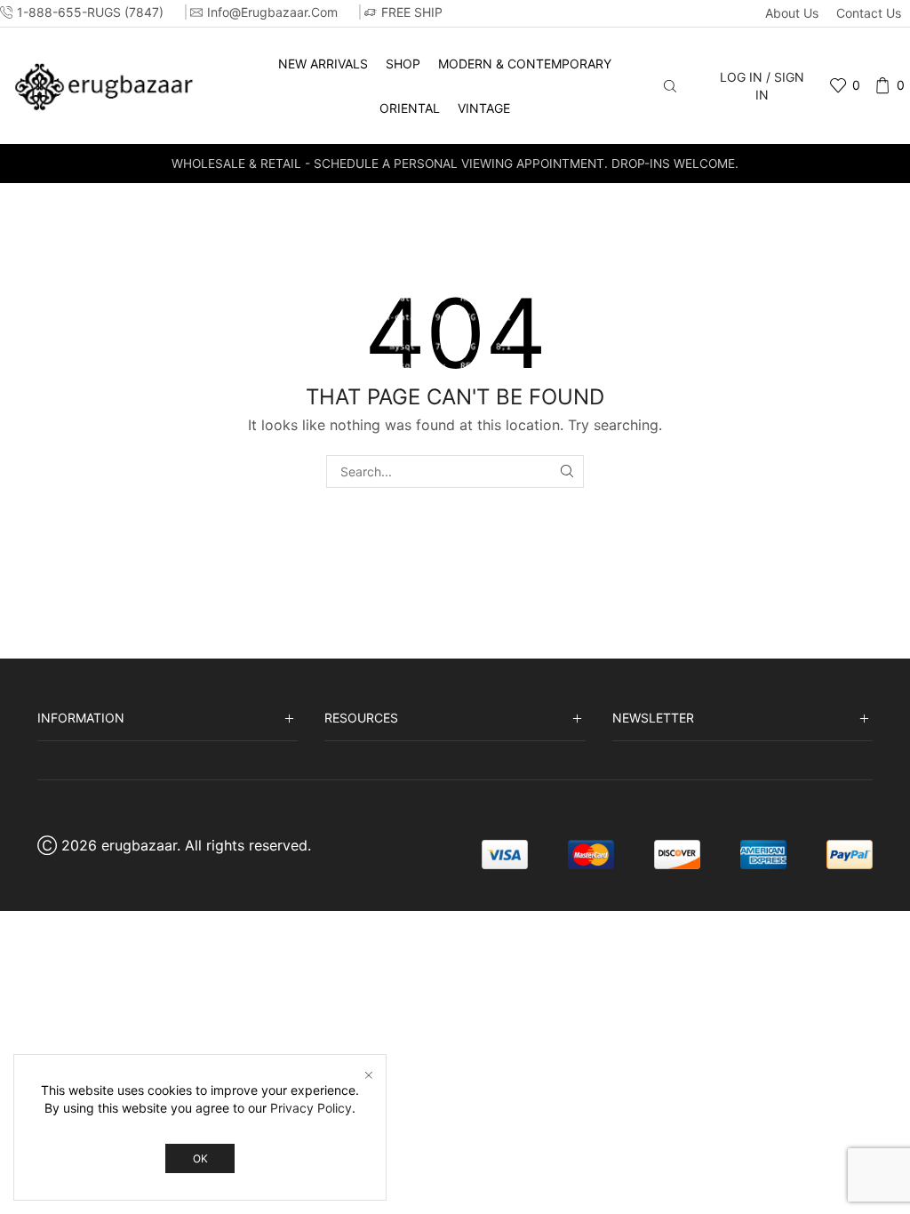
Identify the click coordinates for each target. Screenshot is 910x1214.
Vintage (484, 108)
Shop (403, 63)
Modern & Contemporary (524, 63)
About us (791, 12)
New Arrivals (323, 63)
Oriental (409, 108)
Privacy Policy (311, 1107)
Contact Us (868, 12)
